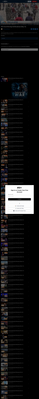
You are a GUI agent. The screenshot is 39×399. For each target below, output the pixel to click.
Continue (19, 199)
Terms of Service (19, 201)
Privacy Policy (28, 201)
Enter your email (10, 194)
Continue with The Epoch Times (20, 210)
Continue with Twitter (20, 208)
